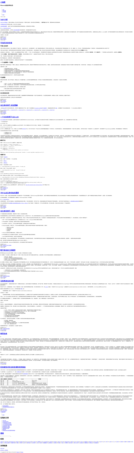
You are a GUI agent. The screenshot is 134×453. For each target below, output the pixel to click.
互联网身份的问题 (7, 281)
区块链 (129, 441)
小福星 (2, 2)
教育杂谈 (3, 334)
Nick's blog (2, 448)
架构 (41, 442)
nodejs (78, 441)
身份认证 (91, 442)
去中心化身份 (8, 245)
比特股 (55, 442)
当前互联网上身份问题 (74, 201)
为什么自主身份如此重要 (9, 193)
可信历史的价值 (6, 43)
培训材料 (45, 108)
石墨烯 (66, 442)
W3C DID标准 (3, 119)
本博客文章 (19, 371)
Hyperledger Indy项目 (38, 108)
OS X (82, 441)
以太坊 (117, 441)
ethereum (46, 441)
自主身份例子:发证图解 (9, 105)
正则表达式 (50, 442)
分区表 (121, 441)
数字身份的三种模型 (7, 250)
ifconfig (55, 441)
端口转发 (70, 442)
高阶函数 (96, 442)
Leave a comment (3, 101)
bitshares (21, 441)
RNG (97, 441)
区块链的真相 (25, 373)
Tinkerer (17, 452)
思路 (21, 442)
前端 (125, 441)
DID (7, 187)
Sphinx (22, 452)
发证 (4, 108)
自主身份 (4, 100)
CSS (25, 441)
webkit (110, 441)
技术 (24, 442)
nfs (74, 441)
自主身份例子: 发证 (7, 211)
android (1, 441)
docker (35, 441)
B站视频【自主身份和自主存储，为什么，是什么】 (18, 203)
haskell (51, 441)
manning (46, 286)
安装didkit (5, 162)
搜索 (2, 433)
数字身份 (8, 276)
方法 (38, 442)
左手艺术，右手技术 (4, 450)
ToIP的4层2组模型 (3, 26)
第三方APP (76, 442)
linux (62, 441)
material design (66, 441)
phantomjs (90, 441)
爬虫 (59, 442)
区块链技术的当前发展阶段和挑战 (13, 367)
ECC (42, 441)
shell (101, 441)
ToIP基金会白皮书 (3, 24)
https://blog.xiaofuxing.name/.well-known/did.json (34, 184)
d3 (28, 441)
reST (94, 441)
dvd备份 (38, 441)
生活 (62, 442)
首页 (3, 9)
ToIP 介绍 (4, 19)
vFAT (107, 441)
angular (6, 441)
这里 (56, 108)
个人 (114, 441)
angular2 (17, 441)
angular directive (11, 441)
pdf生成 (85, 441)
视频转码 (86, 442)
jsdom (59, 441)
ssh (103, 441)
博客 (21, 288)
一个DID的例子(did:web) (9, 117)
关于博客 (4, 11)
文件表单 (33, 442)
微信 (18, 442)
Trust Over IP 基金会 (4, 22)
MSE (72, 441)
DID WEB (24, 128)
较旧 (3, 14)
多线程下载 (13, 442)
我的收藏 (4, 10)
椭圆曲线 (45, 442)
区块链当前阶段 (5, 405)
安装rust (5, 160)
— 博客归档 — (3, 412)
